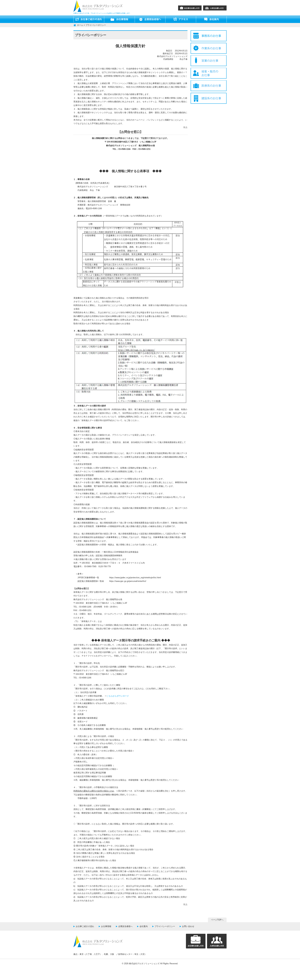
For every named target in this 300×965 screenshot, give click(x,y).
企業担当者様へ (125, 926)
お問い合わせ (188, 926)
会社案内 (144, 926)
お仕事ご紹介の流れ (85, 926)
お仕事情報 (106, 926)
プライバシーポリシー (165, 926)
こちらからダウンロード (118, 696)
